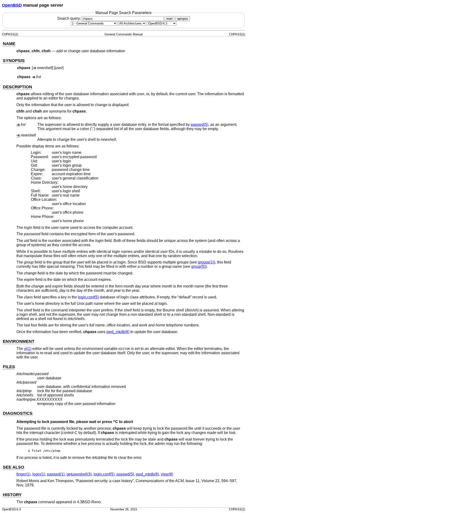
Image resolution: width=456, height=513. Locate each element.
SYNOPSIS (14, 60)
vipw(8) (167, 474)
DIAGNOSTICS (18, 413)
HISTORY (12, 494)
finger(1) (23, 474)
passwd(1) (56, 474)
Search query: (69, 18)
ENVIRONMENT (18, 341)
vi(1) (27, 349)
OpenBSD (12, 5)
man (169, 18)
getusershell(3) (79, 474)
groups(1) (206, 262)
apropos (182, 18)
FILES (9, 366)
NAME (9, 43)
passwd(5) (199, 124)
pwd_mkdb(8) (117, 332)
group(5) (198, 266)
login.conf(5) (88, 297)
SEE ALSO (13, 467)
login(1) (38, 474)
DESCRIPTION (17, 87)
